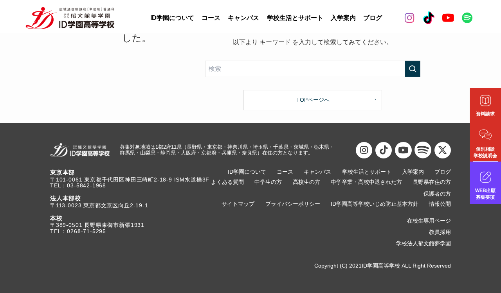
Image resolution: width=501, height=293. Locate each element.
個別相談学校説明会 (485, 152)
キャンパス (243, 17)
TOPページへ (313, 100)
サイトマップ (238, 204)
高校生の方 (306, 182)
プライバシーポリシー (292, 204)
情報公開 (440, 204)
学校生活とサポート (295, 17)
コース (211, 17)
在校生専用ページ (429, 221)
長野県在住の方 (432, 182)
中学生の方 (268, 182)
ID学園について (172, 17)
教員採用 (440, 232)
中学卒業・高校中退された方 (366, 182)
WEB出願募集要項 (485, 194)
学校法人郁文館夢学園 (423, 243)
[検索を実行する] (412, 69)
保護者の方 (437, 194)
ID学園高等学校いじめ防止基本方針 (374, 204)
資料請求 (485, 114)
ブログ (372, 17)
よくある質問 (227, 182)
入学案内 (343, 17)
